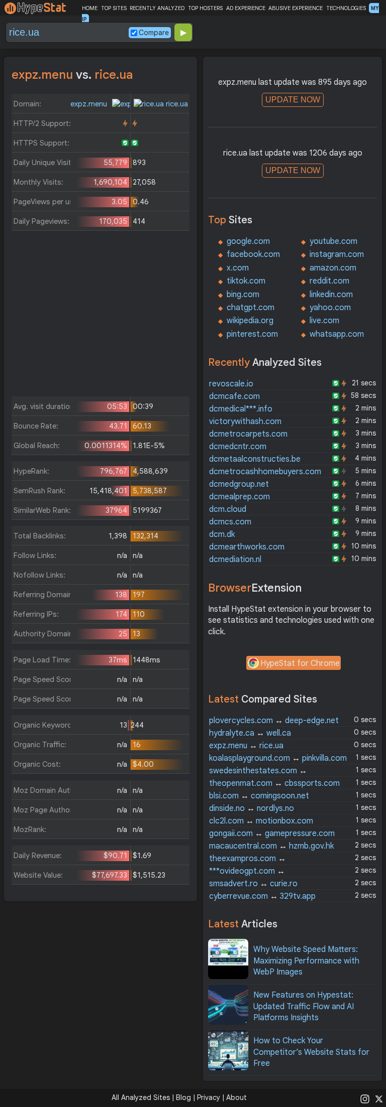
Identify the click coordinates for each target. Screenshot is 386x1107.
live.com (324, 321)
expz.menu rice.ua (246, 746)
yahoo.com (330, 308)
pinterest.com (252, 334)
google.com (248, 241)
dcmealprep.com (239, 497)
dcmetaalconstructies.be (255, 459)
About (236, 1097)
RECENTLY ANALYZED (157, 8)
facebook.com (253, 254)
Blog (183, 1097)
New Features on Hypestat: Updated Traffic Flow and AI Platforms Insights (303, 1006)
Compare (154, 32)
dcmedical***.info (240, 409)
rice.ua (176, 103)
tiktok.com (246, 281)
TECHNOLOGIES (346, 8)
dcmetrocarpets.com (248, 434)
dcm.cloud (227, 509)
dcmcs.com (230, 522)
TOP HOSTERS (205, 8)
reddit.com (329, 281)
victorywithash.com (245, 422)
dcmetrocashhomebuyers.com (265, 472)
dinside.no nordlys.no (251, 808)
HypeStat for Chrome (300, 663)
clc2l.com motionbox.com (261, 821)
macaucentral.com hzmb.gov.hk (271, 846)
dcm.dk (222, 534)
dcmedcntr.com (237, 447)
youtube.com (333, 241)
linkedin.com (331, 295)
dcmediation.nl (235, 560)
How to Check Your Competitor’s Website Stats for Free (311, 1052)
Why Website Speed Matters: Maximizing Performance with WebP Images (306, 960)
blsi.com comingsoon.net (259, 796)
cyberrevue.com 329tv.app (262, 896)
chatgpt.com (250, 308)
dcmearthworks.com (246, 547)
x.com (238, 268)
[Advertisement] (101, 316)
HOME (90, 8)
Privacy (208, 1097)
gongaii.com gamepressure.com (272, 833)
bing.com (243, 295)
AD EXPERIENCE (245, 8)
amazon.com (333, 268)
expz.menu (89, 103)
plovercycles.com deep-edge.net (274, 721)
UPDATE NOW (292, 99)
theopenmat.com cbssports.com (274, 783)
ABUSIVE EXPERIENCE (295, 8)
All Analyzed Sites (141, 1097)
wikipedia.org (250, 321)
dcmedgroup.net (239, 484)
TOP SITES (114, 8)
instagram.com (337, 254)
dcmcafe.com (234, 396)
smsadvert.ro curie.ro (253, 884)
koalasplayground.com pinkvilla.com (278, 758)
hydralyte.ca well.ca (250, 733)
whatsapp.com (337, 334)
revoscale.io (231, 384)
